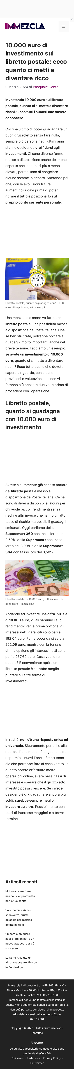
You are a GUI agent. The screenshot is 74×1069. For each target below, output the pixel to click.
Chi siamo (17, 1058)
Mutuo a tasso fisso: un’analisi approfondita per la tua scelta (20, 896)
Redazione (33, 1058)
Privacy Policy (52, 1058)
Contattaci (37, 1033)
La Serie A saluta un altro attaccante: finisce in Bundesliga (21, 962)
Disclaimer (37, 1063)
